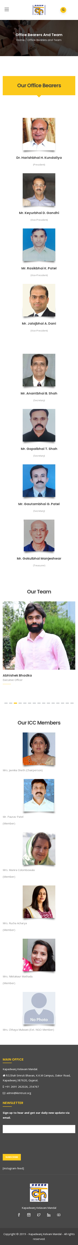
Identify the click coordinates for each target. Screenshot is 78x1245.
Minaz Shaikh (17, 676)
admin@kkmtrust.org (18, 1093)
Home (21, 40)
